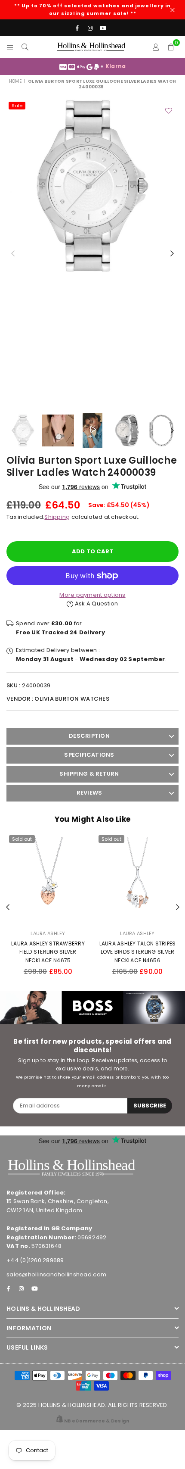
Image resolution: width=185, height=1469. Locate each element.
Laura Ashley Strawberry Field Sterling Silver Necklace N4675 (48, 952)
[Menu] (10, 47)
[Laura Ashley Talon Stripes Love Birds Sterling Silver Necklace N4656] (137, 878)
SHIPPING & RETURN (89, 774)
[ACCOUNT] (155, 47)
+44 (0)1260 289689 (35, 1260)
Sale (17, 105)
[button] (171, 47)
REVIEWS (89, 793)
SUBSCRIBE (149, 1105)
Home (15, 81)
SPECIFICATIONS (89, 755)
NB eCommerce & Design (96, 1421)
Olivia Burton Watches (71, 699)
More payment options (92, 595)
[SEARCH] (25, 47)
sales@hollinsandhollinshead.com (56, 1274)
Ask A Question (96, 603)
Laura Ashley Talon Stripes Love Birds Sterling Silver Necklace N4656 (137, 952)
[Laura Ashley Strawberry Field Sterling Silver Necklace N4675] (48, 878)
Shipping (57, 517)
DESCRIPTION (89, 736)
